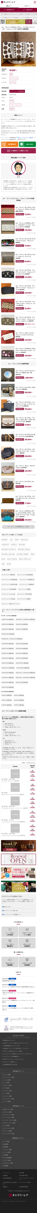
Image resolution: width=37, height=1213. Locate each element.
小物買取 (6, 1155)
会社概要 (22, 1172)
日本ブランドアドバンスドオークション (14, 1059)
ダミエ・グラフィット (25, 559)
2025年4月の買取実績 (22, 653)
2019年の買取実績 (7, 705)
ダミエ (3, 559)
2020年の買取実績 (19, 700)
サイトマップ (6, 1172)
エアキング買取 (8, 1112)
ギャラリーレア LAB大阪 (8, 599)
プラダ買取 (6, 1088)
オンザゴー (5, 539)
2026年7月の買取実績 (8, 619)
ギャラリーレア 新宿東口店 (27, 579)
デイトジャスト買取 (9, 1128)
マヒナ (32, 554)
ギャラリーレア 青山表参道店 (25, 574)
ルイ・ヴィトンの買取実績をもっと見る (18, 526)
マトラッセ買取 (8, 1131)
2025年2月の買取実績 (22, 658)
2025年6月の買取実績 (22, 648)
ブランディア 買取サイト (10, 1062)
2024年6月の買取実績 (8, 677)
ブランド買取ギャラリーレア (7, 14)
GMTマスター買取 (8, 1109)
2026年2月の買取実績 (8, 629)
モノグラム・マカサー (23, 554)
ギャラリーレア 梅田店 (24, 589)
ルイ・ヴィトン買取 (18, 14)
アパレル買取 (7, 1152)
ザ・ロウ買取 (7, 1101)
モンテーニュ (24, 539)
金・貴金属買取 (8, 1157)
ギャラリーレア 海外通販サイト (12, 1056)
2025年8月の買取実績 (22, 643)
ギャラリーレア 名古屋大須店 (9, 584)
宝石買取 (6, 1165)
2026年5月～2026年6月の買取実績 (25, 619)
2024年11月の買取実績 (8, 668)
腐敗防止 (5, 1186)
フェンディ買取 (8, 1090)
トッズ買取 (6, 1093)
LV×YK (11, 101)
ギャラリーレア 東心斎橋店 (9, 589)
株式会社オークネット (9, 1040)
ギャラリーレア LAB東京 (24, 599)
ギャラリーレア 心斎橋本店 (27, 584)
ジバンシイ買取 (8, 1096)
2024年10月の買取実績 (23, 668)
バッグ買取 (6, 1141)
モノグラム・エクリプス (8, 554)
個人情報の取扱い (24, 1175)
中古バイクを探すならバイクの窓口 (13, 1051)
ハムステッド (5, 544)
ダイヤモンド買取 (8, 1163)
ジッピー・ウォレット (15, 105)
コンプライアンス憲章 (25, 1182)
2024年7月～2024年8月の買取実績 (25, 672)
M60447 (12, 109)
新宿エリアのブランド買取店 (25, 137)
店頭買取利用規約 (24, 1186)
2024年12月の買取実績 (22, 663)
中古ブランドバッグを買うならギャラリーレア (16, 1043)
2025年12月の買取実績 (8, 634)
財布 (11, 74)
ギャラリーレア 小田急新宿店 (17, 91)
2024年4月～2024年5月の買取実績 (25, 677)
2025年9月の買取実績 (8, 643)
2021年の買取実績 (7, 700)
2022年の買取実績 (19, 695)
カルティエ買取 (8, 1085)
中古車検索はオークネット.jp (11, 1045)
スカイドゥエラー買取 (9, 1123)
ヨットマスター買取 (9, 1133)
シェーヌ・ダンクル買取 (10, 1120)
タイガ (9, 564)
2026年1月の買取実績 (22, 629)
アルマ (17, 539)
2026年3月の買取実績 (22, 624)
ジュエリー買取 (8, 1149)
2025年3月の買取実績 (8, 658)
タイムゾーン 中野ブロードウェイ (11, 603)
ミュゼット (14, 544)
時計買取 (6, 1147)
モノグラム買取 (26, 14)
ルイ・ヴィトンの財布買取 (23, 17)
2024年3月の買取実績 (8, 682)
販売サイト (28, 6)
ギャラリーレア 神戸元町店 (24, 594)
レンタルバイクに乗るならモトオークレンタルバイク (18, 1053)
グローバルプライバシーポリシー (27, 1178)
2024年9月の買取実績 (8, 672)
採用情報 (5, 1175)
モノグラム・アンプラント (9, 549)
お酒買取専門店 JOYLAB (10, 1064)
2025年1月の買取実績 (8, 663)
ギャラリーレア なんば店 (8, 594)
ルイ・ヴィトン (14, 78)
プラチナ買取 (7, 1160)
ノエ (11, 539)
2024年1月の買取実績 (8, 687)
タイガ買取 (6, 1125)
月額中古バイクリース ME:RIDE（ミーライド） (16, 1048)
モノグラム (12, 82)
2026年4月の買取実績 (8, 624)
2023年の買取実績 (7, 695)
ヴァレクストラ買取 (9, 1098)
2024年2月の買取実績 (22, 682)
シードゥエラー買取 (9, 1117)
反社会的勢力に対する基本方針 (10, 1183)
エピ (3, 564)
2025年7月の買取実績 (8, 648)
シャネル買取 (7, 1080)
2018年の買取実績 (19, 705)
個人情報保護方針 (7, 1178)
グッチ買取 (6, 1082)
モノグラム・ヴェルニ (24, 549)
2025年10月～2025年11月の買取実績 (12, 638)
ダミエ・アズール (12, 559)
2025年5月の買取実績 (8, 653)
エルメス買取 (7, 1074)
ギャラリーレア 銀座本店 (8, 574)
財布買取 (15, 17)
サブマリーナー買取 (9, 1114)
